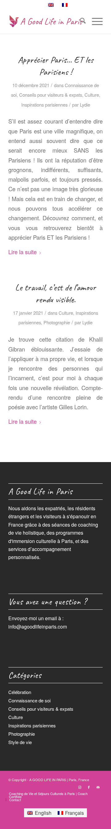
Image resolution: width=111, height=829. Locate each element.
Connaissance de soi (29, 700)
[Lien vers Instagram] (79, 787)
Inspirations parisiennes (44, 104)
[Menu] (94, 21)
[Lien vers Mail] (98, 787)
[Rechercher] (80, 21)
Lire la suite (22, 252)
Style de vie (20, 742)
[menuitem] (80, 21)
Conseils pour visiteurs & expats (50, 94)
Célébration (19, 692)
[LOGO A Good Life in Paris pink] (46, 21)
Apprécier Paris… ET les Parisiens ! (55, 66)
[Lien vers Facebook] (88, 787)
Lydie (85, 104)
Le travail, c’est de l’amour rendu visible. (55, 293)
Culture (91, 94)
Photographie (56, 322)
